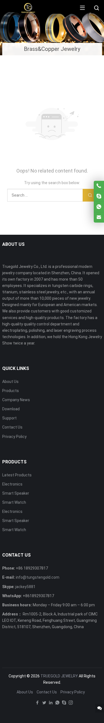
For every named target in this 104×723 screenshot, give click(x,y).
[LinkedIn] (50, 704)
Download (11, 409)
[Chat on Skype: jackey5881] (99, 196)
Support (9, 418)
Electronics (12, 484)
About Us (10, 381)
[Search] (96, 8)
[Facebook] (37, 704)
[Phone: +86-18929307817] (99, 186)
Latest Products (17, 475)
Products (10, 390)
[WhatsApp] (57, 704)
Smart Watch (14, 502)
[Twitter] (44, 704)
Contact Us (12, 427)
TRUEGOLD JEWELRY (59, 676)
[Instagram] (70, 704)
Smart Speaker (15, 493)
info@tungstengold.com (37, 577)
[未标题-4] (28, 7)
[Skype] (64, 704)
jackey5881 (25, 586)
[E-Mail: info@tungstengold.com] (99, 217)
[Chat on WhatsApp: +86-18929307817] (99, 207)
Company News (16, 400)
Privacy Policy (14, 436)
